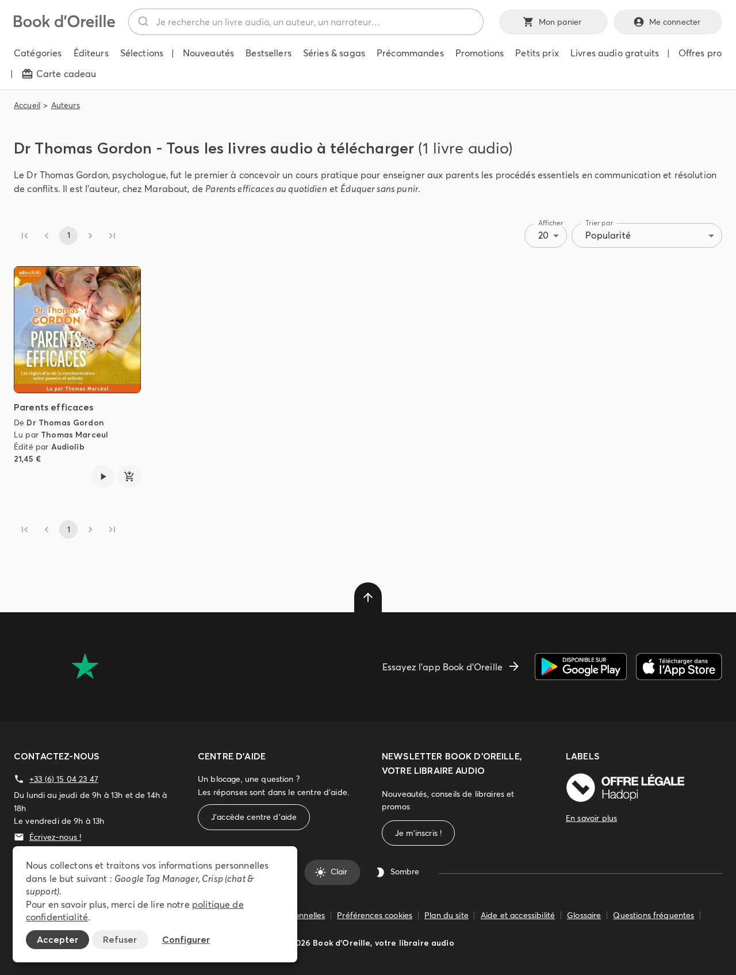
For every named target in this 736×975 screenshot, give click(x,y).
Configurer (186, 939)
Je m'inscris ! (418, 833)
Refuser (120, 939)
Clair (339, 872)
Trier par (599, 222)
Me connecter (675, 22)
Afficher (551, 222)
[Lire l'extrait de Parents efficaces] (102, 476)
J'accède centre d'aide (254, 817)
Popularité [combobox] (608, 235)
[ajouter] (129, 476)
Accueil (27, 105)
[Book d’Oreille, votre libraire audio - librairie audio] (64, 24)
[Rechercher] (142, 21)
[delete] (368, 597)
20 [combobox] (543, 235)
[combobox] (306, 21)
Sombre (404, 872)
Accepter (57, 939)
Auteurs (65, 105)
